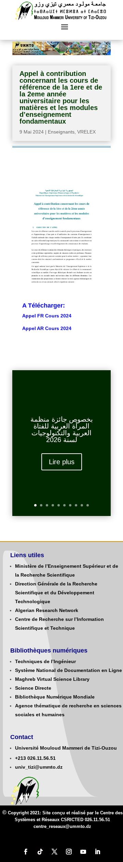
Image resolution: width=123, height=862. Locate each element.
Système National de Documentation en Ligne (68, 670)
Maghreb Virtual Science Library (52, 679)
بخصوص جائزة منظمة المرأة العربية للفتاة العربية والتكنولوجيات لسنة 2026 (61, 429)
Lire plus (61, 462)
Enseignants (61, 132)
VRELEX (86, 132)
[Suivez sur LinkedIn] (97, 852)
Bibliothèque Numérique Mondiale (55, 697)
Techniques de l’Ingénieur (45, 661)
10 (87, 505)
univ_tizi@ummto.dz (39, 767)
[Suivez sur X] (54, 852)
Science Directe (33, 688)
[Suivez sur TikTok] (40, 852)
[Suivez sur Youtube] (83, 852)
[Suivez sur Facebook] (25, 852)
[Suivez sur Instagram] (68, 852)
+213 (20, 758)
